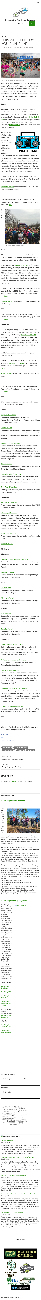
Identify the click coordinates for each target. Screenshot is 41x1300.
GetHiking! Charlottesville (6, 1026)
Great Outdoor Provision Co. (12, 644)
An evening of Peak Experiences (12, 758)
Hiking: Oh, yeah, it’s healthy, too (12, 765)
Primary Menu (38, 2)
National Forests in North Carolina (14, 688)
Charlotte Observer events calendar (14, 559)
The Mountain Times (9, 533)
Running (4, 36)
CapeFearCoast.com (8, 415)
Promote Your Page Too (7, 740)
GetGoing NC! (20, 14)
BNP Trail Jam (14, 125)
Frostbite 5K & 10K (28, 335)
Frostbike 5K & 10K (9, 750)
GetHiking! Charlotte (5, 987)
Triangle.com (6, 613)
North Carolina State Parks (11, 670)
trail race (31, 750)
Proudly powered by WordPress (10, 1297)
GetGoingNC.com (6, 735)
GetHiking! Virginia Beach (6, 1031)
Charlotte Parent (7, 572)
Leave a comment (28, 47)
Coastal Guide (6, 428)
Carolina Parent (7, 629)
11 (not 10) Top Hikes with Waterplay (13, 1175)
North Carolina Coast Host (11, 474)
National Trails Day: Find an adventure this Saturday (18, 1194)
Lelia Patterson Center (17, 363)
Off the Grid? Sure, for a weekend (12, 1212)
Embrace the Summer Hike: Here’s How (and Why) (18, 1157)
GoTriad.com (6, 588)
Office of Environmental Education (14, 660)
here (27, 181)
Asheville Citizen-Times (10, 502)
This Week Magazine (9, 487)
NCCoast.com (6, 464)
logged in (14, 781)
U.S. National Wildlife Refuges (12, 706)
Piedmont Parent (7, 598)
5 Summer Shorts (7, 1141)
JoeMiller (17, 47)
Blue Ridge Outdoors (9, 513)
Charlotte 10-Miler (22, 265)
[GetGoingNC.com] (2, 737)
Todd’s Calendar (7, 544)
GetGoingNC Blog (13, 1136)
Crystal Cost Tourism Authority (13, 443)
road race (21, 750)
